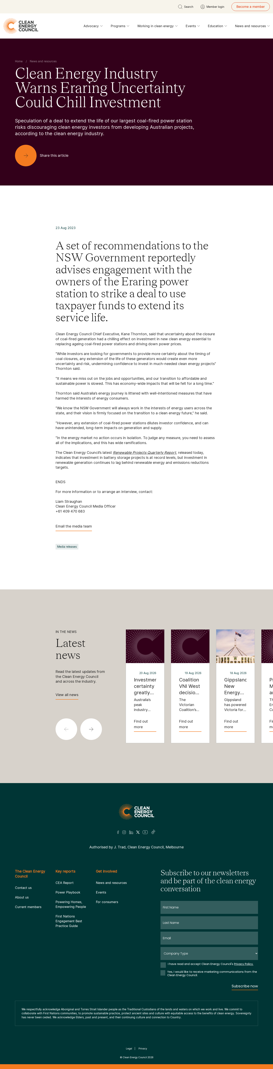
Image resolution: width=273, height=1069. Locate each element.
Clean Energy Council (135, 1057)
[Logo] (136, 812)
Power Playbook (68, 892)
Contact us (23, 888)
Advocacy (91, 26)
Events (191, 26)
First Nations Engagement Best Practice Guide (69, 921)
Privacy (142, 1048)
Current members (28, 907)
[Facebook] (118, 832)
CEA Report (65, 883)
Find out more (141, 724)
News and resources (250, 26)
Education (215, 26)
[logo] (20, 26)
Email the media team (74, 526)
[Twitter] (137, 832)
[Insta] (124, 832)
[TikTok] (153, 832)
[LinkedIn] (131, 832)
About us (22, 897)
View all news (67, 695)
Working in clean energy (155, 26)
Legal (129, 1048)
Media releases (67, 546)
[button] (91, 729)
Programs (118, 26)
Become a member (250, 7)
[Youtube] (145, 832)
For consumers (107, 902)
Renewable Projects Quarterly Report (144, 452)
